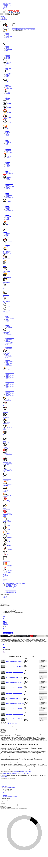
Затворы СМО (9, 213)
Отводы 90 (8, 55)
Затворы (9, 201)
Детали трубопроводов (6, 27)
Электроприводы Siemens (6, 289)
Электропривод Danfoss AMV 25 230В (14, 693)
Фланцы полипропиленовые (10, 384)
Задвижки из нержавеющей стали (9, 170)
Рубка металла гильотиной (8, 630)
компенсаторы (16, 771)
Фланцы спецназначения (9, 40)
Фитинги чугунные (7, 113)
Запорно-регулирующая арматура (7, 123)
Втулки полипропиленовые (10, 381)
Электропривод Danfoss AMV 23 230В (14, 682)
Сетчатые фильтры (8, 234)
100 (3, 652)
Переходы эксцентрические (9, 66)
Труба (4, 599)
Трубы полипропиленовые (7, 370)
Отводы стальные (7, 47)
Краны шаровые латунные (8, 131)
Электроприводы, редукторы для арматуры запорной (7, 252)
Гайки (8, 529)
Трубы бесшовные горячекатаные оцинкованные (9, 346)
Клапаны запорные (8, 181)
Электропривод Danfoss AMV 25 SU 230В (15, 703)
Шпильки (9, 545)
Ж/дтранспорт (5, 619)
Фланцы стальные (7, 34)
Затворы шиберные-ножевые (8, 203)
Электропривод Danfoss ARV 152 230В (14, 666)
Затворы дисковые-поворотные (8, 207)
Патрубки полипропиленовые (10, 393)
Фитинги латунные (7, 118)
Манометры (9, 241)
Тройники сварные (8, 75)
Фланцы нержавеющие (9, 36)
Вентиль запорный (7, 225)
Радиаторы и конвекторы (7, 555)
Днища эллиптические (9, 86)
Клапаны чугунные (8, 190)
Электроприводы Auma (6, 259)
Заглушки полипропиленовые (10, 390)
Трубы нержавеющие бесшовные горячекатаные (9, 364)
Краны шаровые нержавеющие (9, 141)
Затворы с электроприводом (9, 210)
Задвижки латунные (8, 160)
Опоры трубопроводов (6, 423)
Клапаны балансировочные (9, 183)
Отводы (8, 44)
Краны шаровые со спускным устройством (8, 145)
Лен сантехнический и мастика (7, 501)
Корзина (2, 16)
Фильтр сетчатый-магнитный (8, 236)
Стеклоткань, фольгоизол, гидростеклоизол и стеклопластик (7, 478)
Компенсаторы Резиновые (6, 418)
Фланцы (8, 31)
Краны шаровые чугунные (8, 137)
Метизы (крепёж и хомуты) (7, 521)
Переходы (9, 62)
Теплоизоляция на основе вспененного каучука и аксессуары (7, 463)
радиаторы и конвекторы (25, 771)
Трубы (8, 306)
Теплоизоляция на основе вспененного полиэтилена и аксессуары (7, 455)
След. (13, 723)
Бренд (1, 603)
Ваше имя (2, 729)
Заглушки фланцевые (7, 598)
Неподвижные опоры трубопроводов (7, 435)
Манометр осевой (8, 246)
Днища (8, 81)
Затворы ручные (7, 218)
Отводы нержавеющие (9, 51)
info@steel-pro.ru (3, 786)
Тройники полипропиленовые (10, 377)
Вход (4, 8)
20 (3, 650)
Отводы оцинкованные (9, 49)
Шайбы (8, 533)
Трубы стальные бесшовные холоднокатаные (9, 321)
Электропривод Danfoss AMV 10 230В (14, 661)
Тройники (9, 73)
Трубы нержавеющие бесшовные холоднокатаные (9, 359)
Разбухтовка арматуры (8, 632)
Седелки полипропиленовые (10, 386)
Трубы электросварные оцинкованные (9, 334)
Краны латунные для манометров (8, 149)
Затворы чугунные (8, 220)
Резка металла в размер (8, 629)
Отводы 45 (8, 57)
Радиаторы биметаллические (7, 560)
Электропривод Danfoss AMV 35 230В (14, 708)
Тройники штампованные (9, 77)
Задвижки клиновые (8, 165)
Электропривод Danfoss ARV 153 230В (14, 672)
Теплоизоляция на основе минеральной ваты (7, 470)
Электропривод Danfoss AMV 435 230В (14, 714)
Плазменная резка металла (8, 633)
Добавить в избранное (43, 661)
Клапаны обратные (8, 179)
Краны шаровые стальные (7, 134)
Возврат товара (3, 776)
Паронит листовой (7, 496)
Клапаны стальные (7, 192)
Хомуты (8, 541)
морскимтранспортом (5, 624)
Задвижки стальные (8, 163)
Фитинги (9, 103)
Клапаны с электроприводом (9, 197)
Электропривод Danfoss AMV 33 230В (14, 687)
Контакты (5, 7)
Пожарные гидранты (7, 226)
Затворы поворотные (8, 216)
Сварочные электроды (7, 550)
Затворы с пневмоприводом (9, 212)
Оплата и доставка (7, 5)
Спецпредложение (7, 572)
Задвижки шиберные (8, 167)
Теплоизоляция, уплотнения (6, 448)
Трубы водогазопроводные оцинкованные (10, 338)
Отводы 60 (8, 56)
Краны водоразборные (9, 152)
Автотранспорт (5, 617)
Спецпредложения (7, 3)
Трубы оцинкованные (6, 332)
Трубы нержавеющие (6, 353)
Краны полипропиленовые (10, 388)
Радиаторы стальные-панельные (7, 565)
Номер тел (3, 805)
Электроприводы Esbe (6, 283)
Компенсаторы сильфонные (6, 411)
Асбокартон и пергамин (7, 485)
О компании (5, 4)
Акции (4, 574)
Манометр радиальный (8, 243)
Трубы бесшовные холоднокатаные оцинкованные (9, 342)
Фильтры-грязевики (7, 231)
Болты (8, 525)
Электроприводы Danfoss (6, 272)
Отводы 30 (8, 58)
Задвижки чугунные (8, 158)
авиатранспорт (5, 622)
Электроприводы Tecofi (6, 302)
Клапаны (9, 177)
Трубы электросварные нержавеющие (9, 355)
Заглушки (9, 92)
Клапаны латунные (8, 188)
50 (3, 651)
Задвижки (9, 156)
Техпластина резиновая (5, 491)
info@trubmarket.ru (4, 17)
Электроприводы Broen (6, 296)
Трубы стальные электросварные (9, 313)
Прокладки (9, 537)
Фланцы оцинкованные (9, 38)
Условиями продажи (25, 735)
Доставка (2, 614)
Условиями (13, 735)
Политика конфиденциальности (10, 796)
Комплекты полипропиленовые (10, 395)
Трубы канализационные (7, 400)
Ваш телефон (3, 730)
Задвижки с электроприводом (9, 173)
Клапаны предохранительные (10, 186)
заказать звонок (3, 19)
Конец (16, 723)
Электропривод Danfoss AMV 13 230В (14, 677)
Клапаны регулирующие (9, 195)
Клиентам (5, 6)
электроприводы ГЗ (7, 277)
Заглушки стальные (8, 99)
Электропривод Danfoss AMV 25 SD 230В (15, 698)
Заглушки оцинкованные (9, 96)
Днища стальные (7, 83)
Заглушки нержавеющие (9, 94)
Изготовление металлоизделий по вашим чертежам (14, 628)
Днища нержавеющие (9, 88)
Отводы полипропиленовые (10, 375)
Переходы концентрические (9, 64)
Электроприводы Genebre (6, 265)
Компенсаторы (6, 405)
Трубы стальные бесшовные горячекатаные (9, 325)
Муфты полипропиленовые (10, 372)
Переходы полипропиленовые (10, 379)
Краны (8, 128)
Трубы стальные (6, 311)
